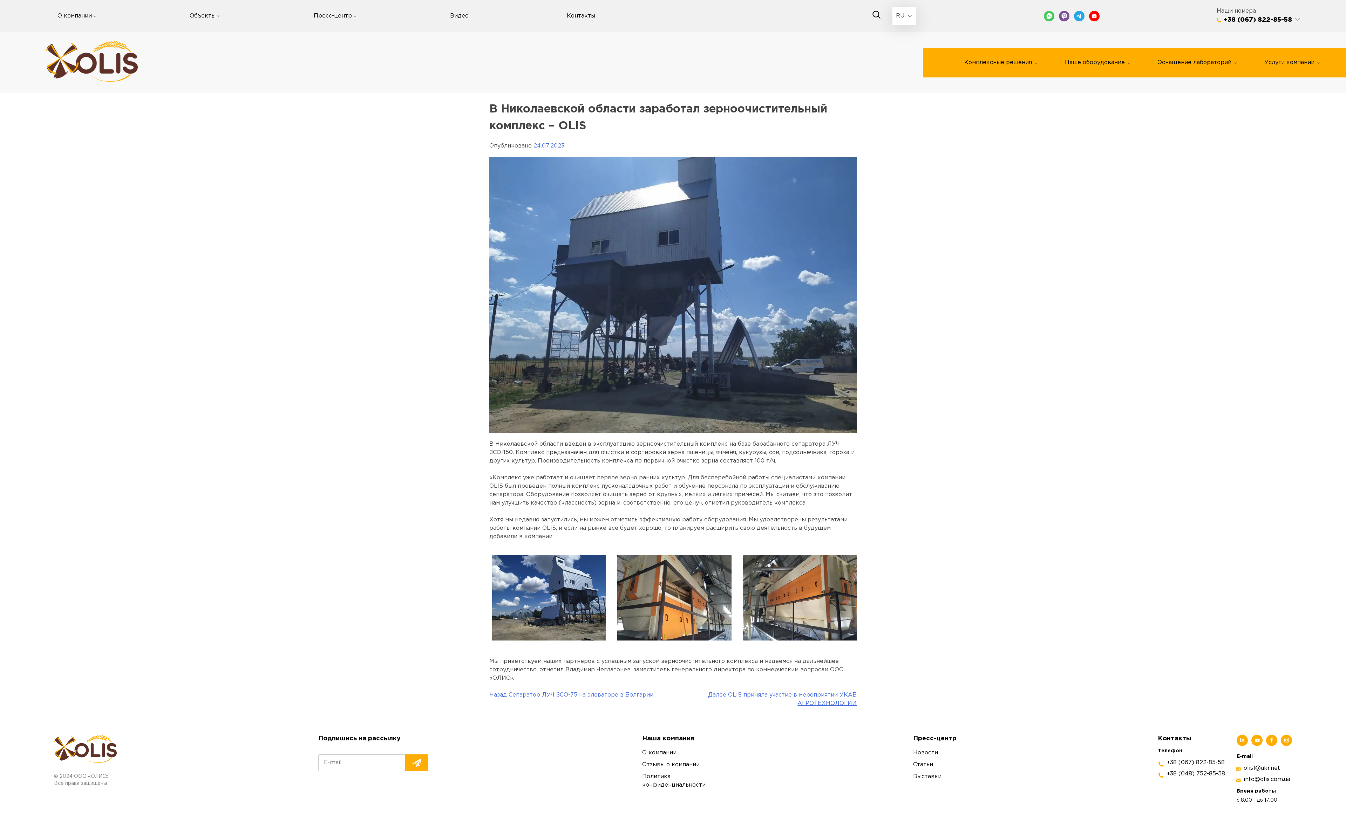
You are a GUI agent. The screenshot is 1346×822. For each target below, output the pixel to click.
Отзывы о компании (671, 764)
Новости (925, 752)
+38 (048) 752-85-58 (1196, 773)
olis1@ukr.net (1262, 768)
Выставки (927, 776)
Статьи (923, 764)
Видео (459, 16)
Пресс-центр (333, 16)
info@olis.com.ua (1267, 779)
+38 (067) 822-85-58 (1258, 20)
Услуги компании (1289, 62)
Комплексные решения (998, 62)
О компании (74, 16)
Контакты (581, 16)
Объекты (203, 16)
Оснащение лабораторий (1194, 62)
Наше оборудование (1095, 62)
